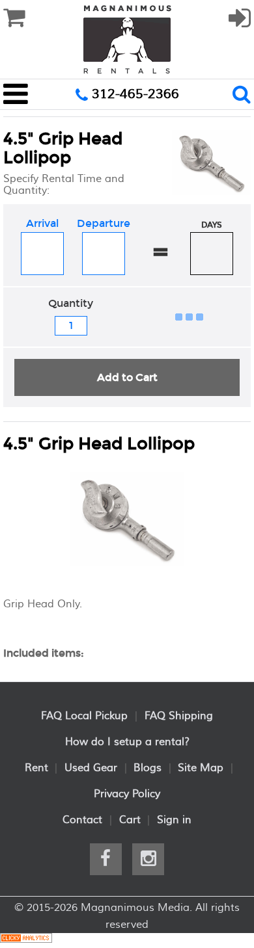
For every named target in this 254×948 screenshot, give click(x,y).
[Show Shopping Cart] (14, 18)
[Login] (240, 24)
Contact (82, 819)
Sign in (174, 819)
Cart (130, 819)
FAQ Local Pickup (84, 715)
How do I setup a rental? (127, 741)
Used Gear (90, 767)
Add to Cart (127, 377)
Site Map (200, 767)
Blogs (148, 767)
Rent (36, 767)
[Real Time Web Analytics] (26, 940)
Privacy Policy (127, 793)
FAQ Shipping (179, 715)
